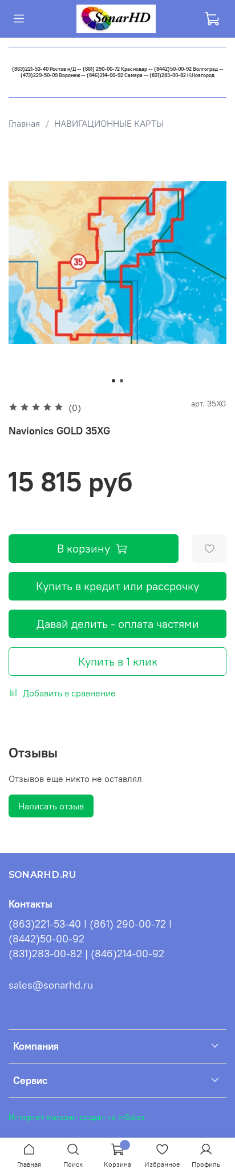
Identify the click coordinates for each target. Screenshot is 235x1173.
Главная (24, 123)
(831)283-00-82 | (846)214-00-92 (86, 954)
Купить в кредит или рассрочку (117, 586)
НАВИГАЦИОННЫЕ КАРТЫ (109, 123)
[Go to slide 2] (121, 380)
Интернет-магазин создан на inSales (77, 1117)
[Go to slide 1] (113, 380)
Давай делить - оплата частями (118, 623)
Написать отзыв (51, 806)
